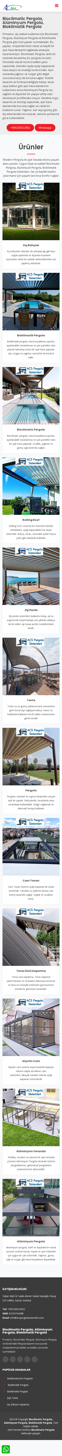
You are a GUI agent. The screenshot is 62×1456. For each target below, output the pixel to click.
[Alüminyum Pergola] (31, 1207)
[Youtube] (27, 1359)
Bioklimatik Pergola (31, 335)
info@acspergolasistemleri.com (27, 1317)
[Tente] (31, 666)
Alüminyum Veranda (31, 1151)
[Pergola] (31, 756)
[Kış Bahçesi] (31, 211)
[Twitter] (13, 1359)
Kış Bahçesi (31, 245)
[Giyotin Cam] (31, 1027)
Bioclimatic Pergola (31, 430)
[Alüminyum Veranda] (31, 1117)
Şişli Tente (12, 1397)
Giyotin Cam (31, 1061)
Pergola (31, 790)
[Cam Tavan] (31, 846)
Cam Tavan (31, 880)
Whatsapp (45, 128)
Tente (31, 700)
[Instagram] (20, 1359)
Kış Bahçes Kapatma (17, 1404)
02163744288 (16, 1313)
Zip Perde (31, 610)
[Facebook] (5, 1359)
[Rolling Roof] (31, 486)
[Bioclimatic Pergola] (31, 395)
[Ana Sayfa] (12, 7)
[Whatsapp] (35, 1359)
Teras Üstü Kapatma (31, 971)
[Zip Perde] (31, 576)
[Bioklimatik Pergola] (31, 301)
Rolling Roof (31, 520)
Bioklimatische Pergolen (19, 1378)
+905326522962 (20, 128)
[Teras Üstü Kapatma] (31, 936)
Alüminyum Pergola (31, 1241)
